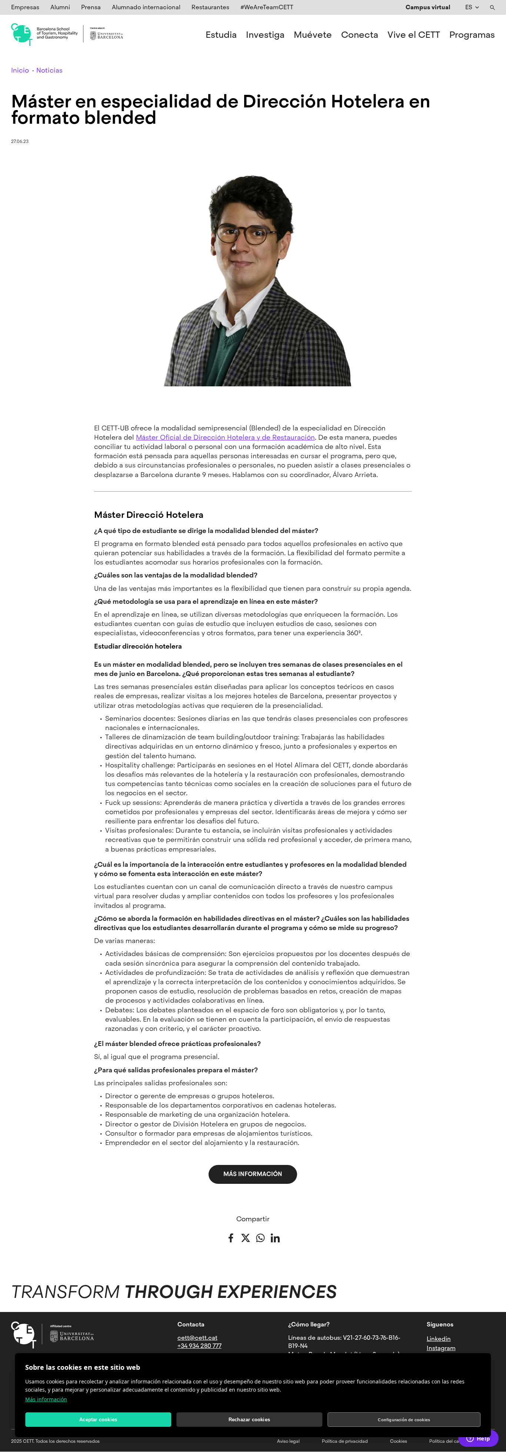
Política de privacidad (345, 1441)
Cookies (398, 1441)
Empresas (25, 7)
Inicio (20, 70)
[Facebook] (230, 1237)
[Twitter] (245, 1237)
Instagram (441, 1348)
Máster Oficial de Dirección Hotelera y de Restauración (225, 437)
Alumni (60, 7)
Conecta (359, 34)
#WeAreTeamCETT (266, 7)
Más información (46, 1399)
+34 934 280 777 (199, 1346)
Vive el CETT (413, 34)
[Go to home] (67, 34)
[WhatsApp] (260, 1237)
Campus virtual (428, 7)
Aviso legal (288, 1441)
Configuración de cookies (404, 1420)
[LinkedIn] (275, 1237)
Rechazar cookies (249, 1419)
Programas (472, 34)
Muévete (313, 34)
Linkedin (439, 1339)
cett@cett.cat (197, 1338)
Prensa (91, 7)
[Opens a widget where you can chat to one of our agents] (478, 1439)
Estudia (221, 34)
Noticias (49, 70)
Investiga (265, 34)
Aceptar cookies (98, 1419)
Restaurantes (210, 7)
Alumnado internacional (146, 7)
